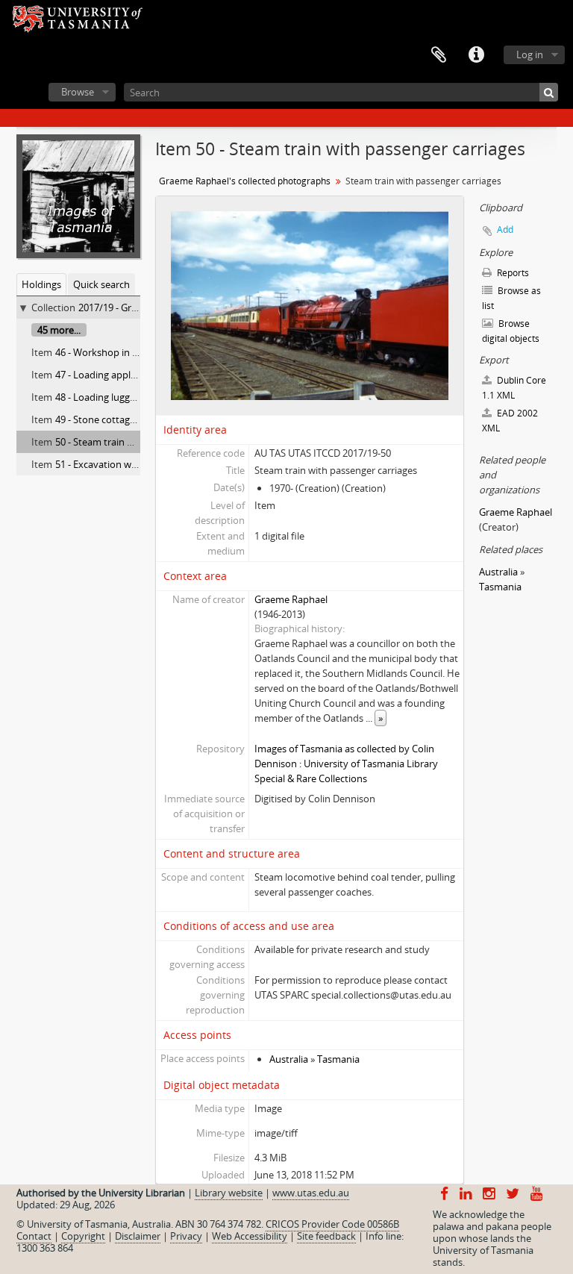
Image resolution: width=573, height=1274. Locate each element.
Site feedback (326, 1236)
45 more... (59, 330)
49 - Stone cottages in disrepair (123, 419)
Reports (512, 272)
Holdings (41, 284)
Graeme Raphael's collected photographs (245, 181)
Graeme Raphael (291, 599)
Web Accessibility (249, 1236)
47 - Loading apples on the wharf (127, 374)
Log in (529, 54)
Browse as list (511, 298)
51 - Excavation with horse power (128, 464)
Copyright (83, 1236)
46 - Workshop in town (105, 352)
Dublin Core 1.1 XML (514, 388)
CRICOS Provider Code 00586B (332, 1224)
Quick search (101, 284)
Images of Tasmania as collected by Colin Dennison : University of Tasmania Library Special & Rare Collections (346, 763)
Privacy (186, 1236)
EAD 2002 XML (510, 420)
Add (505, 229)
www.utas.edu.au (310, 1192)
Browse (77, 92)
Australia (288, 1059)
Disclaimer (137, 1236)
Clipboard (438, 55)
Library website (229, 1192)
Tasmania (338, 1059)
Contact (33, 1236)
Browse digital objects (510, 331)
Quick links (476, 55)
